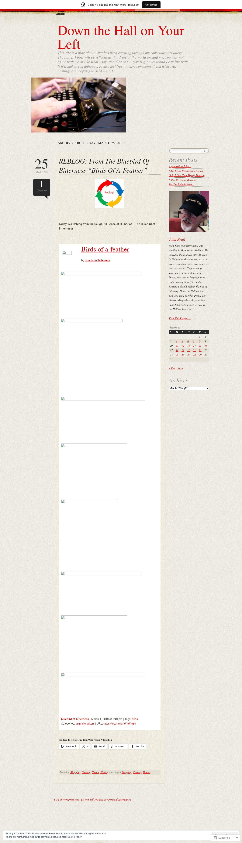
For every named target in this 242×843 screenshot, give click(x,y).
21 (194, 350)
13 (188, 345)
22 (200, 350)
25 (177, 354)
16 (206, 345)
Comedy (86, 772)
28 (194, 354)
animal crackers (85, 723)
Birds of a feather (105, 248)
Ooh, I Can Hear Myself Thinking (187, 175)
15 (200, 345)
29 (200, 354)
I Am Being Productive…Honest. (186, 170)
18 (177, 350)
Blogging (75, 772)
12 (183, 345)
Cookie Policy (74, 836)
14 (194, 345)
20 (188, 350)
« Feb (172, 368)
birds (135, 719)
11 (177, 345)
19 (183, 350)
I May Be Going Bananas (182, 180)
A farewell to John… (180, 166)
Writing (104, 772)
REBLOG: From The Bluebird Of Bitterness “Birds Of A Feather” (104, 165)
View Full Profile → (180, 318)
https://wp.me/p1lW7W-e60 (120, 723)
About (61, 14)
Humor (95, 772)
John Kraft (177, 239)
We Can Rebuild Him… (181, 184)
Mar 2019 (41, 165)
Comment (42, 185)
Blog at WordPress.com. (67, 799)
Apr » (180, 368)
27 (188, 354)
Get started (151, 4)
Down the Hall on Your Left (121, 36)
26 (183, 354)
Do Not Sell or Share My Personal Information (106, 799)
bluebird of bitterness (97, 260)
